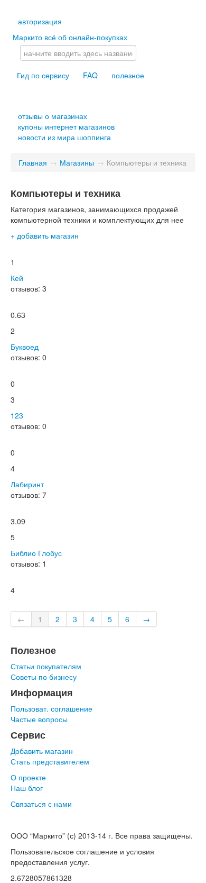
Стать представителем (50, 761)
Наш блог (27, 787)
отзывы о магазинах (52, 116)
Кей (17, 277)
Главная (32, 162)
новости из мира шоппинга (64, 137)
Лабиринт (27, 484)
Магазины (77, 162)
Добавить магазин (42, 750)
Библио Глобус (36, 553)
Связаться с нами (41, 803)
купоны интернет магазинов (66, 126)
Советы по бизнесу (44, 676)
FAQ (90, 75)
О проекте (28, 777)
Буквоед (25, 346)
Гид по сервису (43, 75)
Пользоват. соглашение (51, 708)
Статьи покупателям (46, 666)
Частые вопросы (39, 719)
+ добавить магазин (45, 235)
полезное (127, 75)
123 (17, 415)
